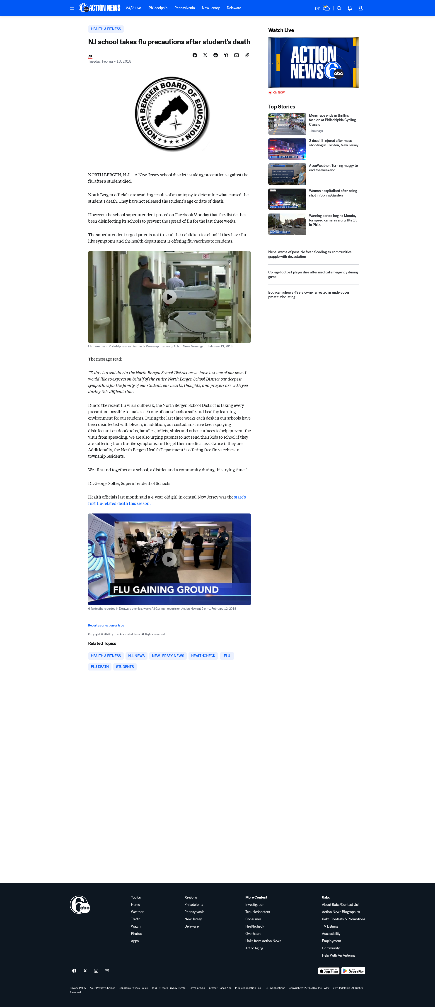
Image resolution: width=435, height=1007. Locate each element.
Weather (137, 912)
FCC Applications (274, 988)
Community (331, 948)
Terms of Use (197, 988)
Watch (135, 926)
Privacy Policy (78, 988)
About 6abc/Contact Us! (340, 904)
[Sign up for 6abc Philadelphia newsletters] (106, 970)
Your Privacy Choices (102, 988)
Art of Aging (254, 948)
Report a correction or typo (106, 625)
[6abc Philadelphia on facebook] (74, 970)
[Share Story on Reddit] (216, 55)
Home (135, 904)
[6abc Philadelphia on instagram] (96, 970)
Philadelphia (158, 7)
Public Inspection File (248, 988)
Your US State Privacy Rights (169, 988)
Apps (135, 941)
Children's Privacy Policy (133, 988)
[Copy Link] (247, 55)
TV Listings (330, 926)
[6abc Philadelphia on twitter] (85, 970)
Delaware (234, 7)
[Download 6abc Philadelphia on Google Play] (353, 971)
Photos (136, 934)
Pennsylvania (184, 7)
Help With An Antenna (338, 955)
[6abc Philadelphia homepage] (100, 8)
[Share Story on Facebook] (195, 55)
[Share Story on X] (205, 55)
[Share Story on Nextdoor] (226, 55)
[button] (72, 7)
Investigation (254, 904)
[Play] (313, 62)
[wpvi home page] (80, 905)
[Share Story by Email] (236, 55)
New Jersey (211, 7)
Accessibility (331, 934)
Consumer (253, 919)
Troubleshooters (257, 912)
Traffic (135, 919)
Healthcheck (254, 926)
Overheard (253, 934)
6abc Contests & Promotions (343, 919)
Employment (331, 941)
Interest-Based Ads (220, 988)
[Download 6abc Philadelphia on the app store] (329, 971)
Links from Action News (263, 941)
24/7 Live (133, 7)
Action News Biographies (341, 912)
